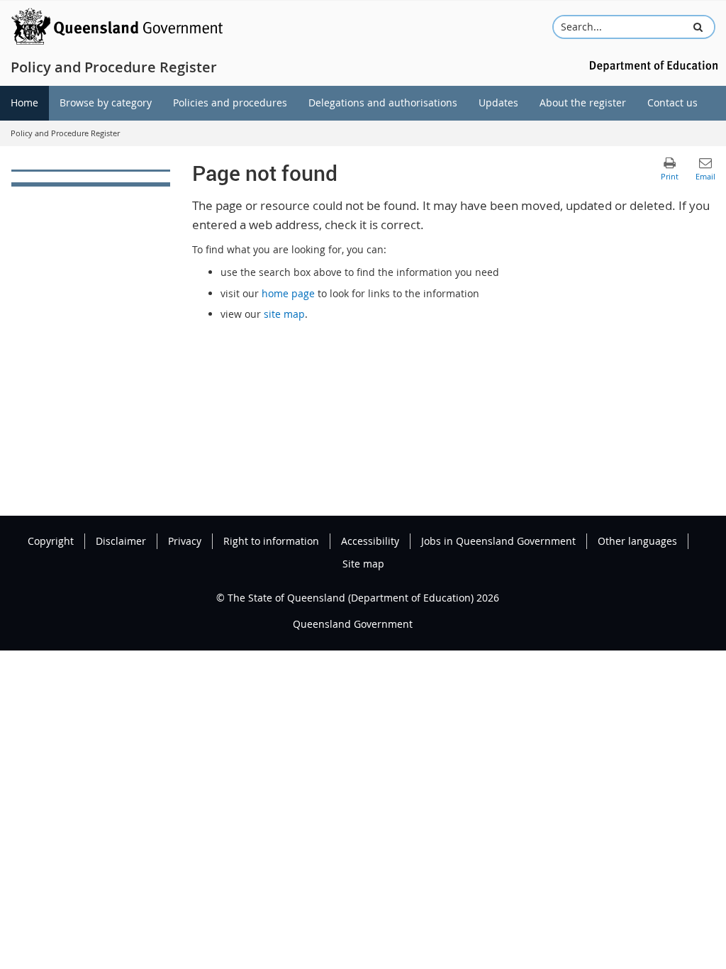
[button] (698, 27)
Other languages (637, 541)
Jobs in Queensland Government (498, 541)
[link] (90, 178)
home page (288, 293)
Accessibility (370, 541)
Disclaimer (121, 541)
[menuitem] (24, 103)
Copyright (51, 541)
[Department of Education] (651, 65)
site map (284, 314)
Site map (363, 563)
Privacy (184, 541)
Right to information (271, 541)
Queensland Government (353, 624)
